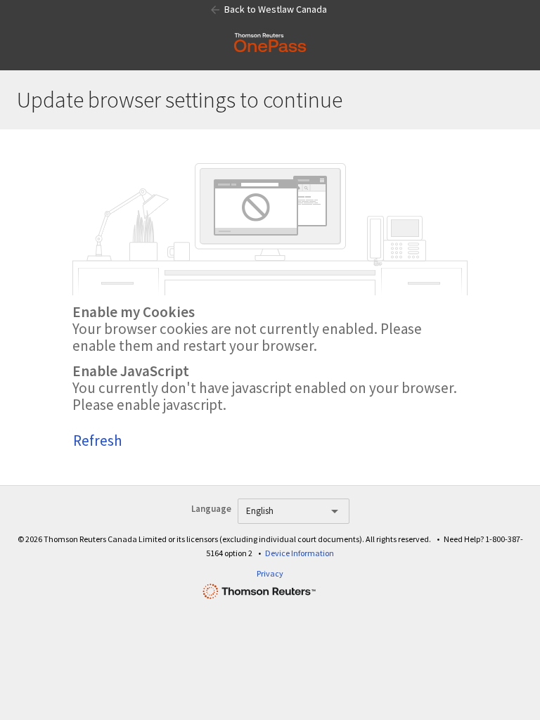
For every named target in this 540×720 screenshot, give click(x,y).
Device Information (299, 553)
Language (211, 509)
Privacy (270, 573)
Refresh (97, 440)
